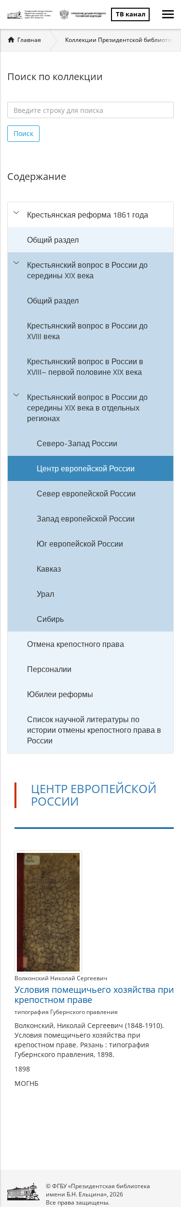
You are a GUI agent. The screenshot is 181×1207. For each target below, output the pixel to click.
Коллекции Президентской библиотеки (121, 40)
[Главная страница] (31, 14)
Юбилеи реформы (60, 694)
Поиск (23, 133)
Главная (29, 40)
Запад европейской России (86, 518)
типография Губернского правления (66, 1012)
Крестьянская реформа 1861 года (87, 214)
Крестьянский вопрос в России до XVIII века (87, 331)
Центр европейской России (86, 468)
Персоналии (49, 669)
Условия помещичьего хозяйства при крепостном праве (94, 995)
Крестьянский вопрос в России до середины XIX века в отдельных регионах (87, 408)
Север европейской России (86, 493)
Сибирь (50, 619)
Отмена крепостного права (75, 644)
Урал (45, 594)
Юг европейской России (80, 543)
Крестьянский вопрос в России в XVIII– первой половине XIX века (85, 366)
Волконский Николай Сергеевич (60, 978)
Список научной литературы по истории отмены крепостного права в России (94, 730)
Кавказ (49, 568)
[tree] (90, 478)
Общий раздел (53, 239)
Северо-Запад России (77, 443)
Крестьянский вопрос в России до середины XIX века (87, 270)
